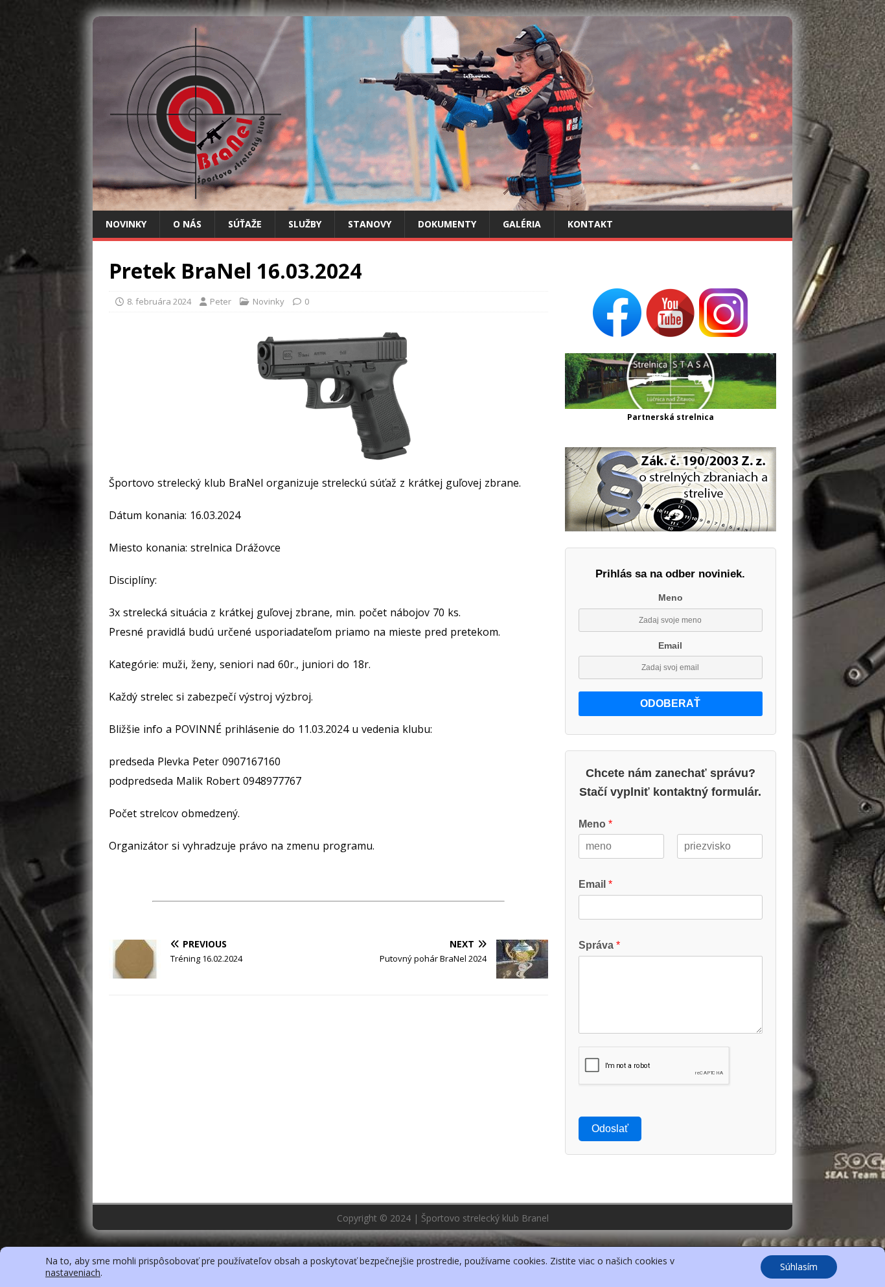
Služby (304, 224)
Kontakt (590, 224)
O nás (187, 224)
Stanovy (369, 224)
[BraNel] (442, 203)
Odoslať (610, 1128)
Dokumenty (447, 224)
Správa (599, 945)
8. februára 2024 (159, 301)
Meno (670, 597)
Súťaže (245, 224)
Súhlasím (799, 1266)
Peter (220, 301)
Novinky (126, 224)
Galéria (522, 224)
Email (670, 645)
